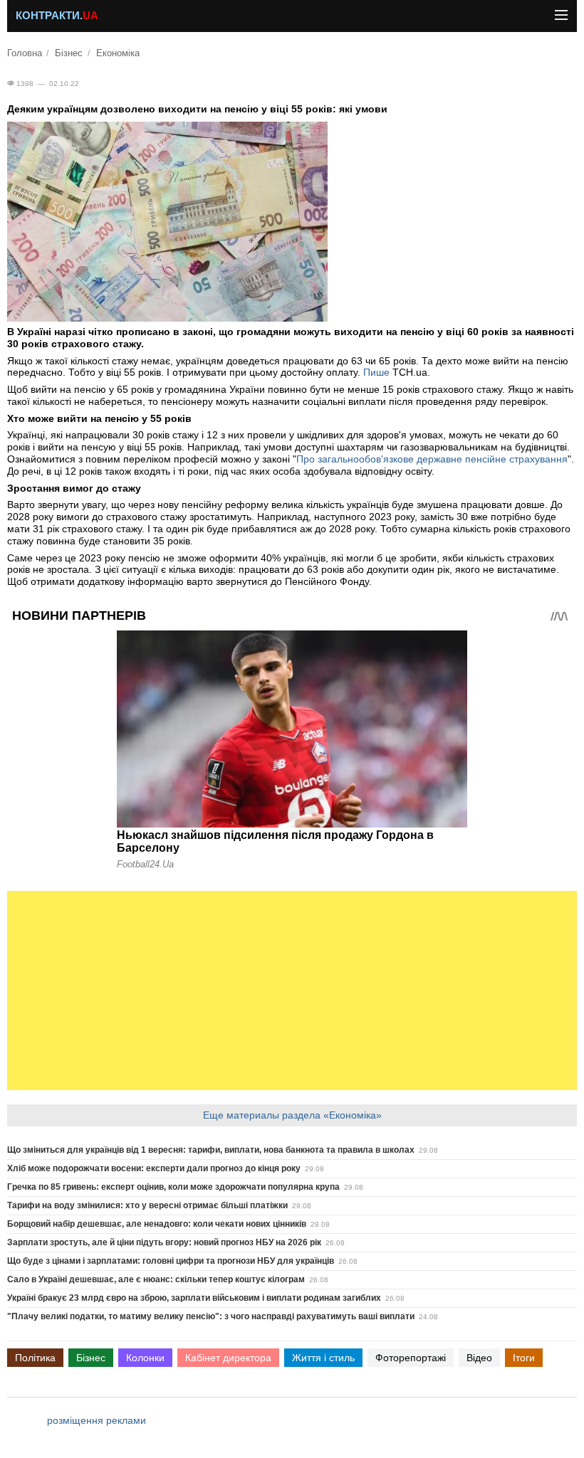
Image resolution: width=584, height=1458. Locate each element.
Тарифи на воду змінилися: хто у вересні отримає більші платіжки (147, 1205)
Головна (24, 53)
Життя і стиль (323, 1357)
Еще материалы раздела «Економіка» (292, 1115)
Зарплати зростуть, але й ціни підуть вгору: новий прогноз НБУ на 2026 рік (164, 1242)
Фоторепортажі (410, 1357)
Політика (35, 1357)
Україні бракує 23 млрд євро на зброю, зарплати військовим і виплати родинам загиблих (194, 1298)
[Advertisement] (292, 990)
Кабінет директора (228, 1357)
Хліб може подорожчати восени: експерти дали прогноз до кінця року (154, 1168)
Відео (479, 1357)
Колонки (145, 1357)
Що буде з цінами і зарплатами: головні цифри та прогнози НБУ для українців (170, 1261)
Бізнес (69, 53)
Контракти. (57, 15)
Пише (376, 372)
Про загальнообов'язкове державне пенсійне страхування (432, 459)
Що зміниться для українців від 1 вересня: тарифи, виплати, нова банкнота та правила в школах (210, 1150)
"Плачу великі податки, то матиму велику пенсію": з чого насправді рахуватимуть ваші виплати (210, 1316)
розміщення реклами (96, 1420)
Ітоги (524, 1357)
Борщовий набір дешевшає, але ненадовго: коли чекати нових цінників (156, 1224)
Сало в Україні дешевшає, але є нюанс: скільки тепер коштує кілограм (156, 1279)
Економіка (118, 53)
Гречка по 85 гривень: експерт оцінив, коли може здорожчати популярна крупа (173, 1187)
